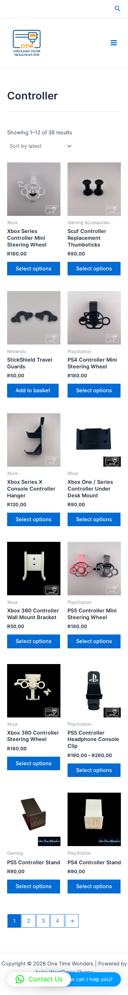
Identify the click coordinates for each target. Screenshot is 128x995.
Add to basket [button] (33, 390)
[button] (117, 8)
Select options (34, 268)
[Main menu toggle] (114, 42)
